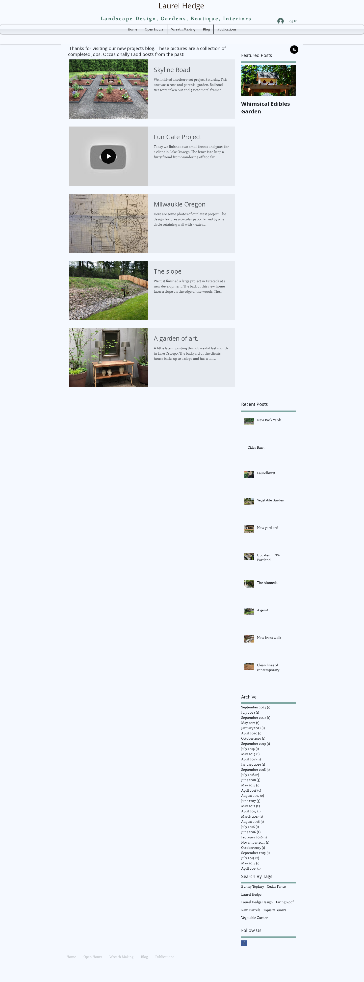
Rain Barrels (250, 909)
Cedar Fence (276, 886)
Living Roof (285, 902)
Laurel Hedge (251, 894)
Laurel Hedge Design (257, 902)
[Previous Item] (249, 80)
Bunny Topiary (252, 886)
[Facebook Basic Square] (244, 943)
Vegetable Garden (254, 917)
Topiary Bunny (274, 909)
